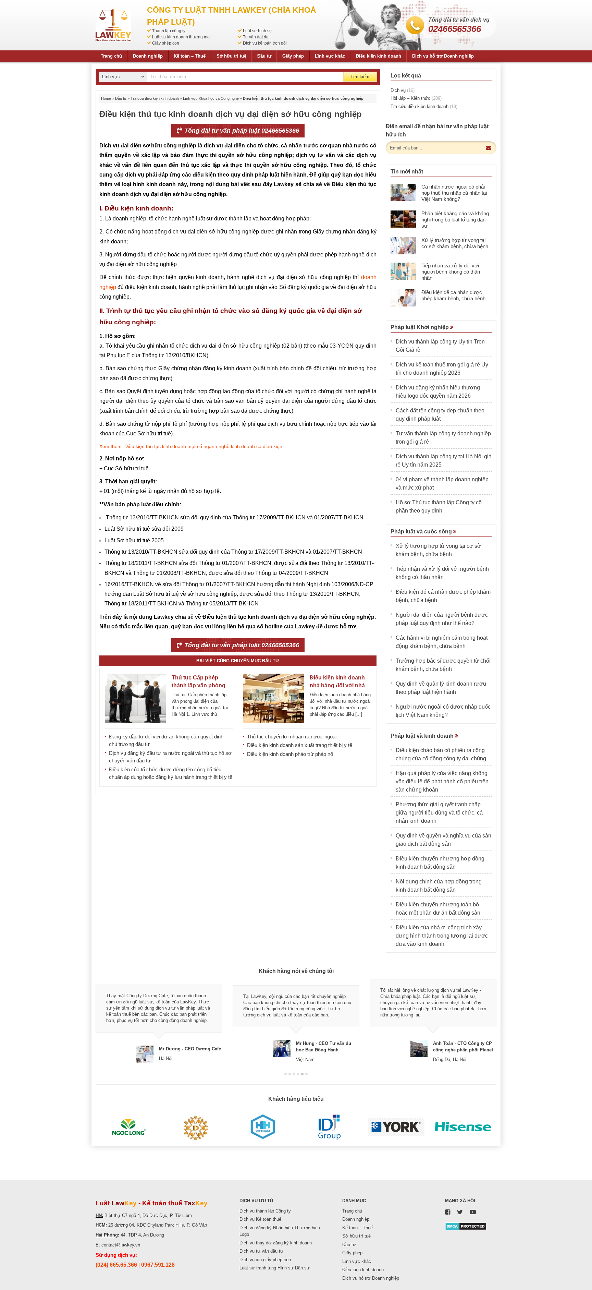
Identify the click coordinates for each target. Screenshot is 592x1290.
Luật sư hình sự (257, 30)
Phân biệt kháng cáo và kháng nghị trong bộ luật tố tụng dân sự (455, 219)
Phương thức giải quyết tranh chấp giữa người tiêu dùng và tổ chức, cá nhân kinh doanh (439, 812)
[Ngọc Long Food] (129, 1127)
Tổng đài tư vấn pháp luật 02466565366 (241, 130)
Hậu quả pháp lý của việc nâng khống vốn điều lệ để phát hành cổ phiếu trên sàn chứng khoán (442, 781)
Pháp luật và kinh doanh (423, 736)
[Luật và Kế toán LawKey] (113, 25)
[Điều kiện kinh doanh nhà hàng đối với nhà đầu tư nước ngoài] (273, 698)
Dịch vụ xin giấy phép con (265, 1259)
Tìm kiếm (359, 76)
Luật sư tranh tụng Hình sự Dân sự (274, 1267)
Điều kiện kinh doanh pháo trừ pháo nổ (290, 754)
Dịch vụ (403, 90)
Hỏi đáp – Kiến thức (416, 98)
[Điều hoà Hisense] (463, 1127)
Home (106, 98)
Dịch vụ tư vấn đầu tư (261, 1251)
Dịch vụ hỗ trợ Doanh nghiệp (443, 56)
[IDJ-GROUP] (329, 1127)
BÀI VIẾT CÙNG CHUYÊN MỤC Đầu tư (237, 660)
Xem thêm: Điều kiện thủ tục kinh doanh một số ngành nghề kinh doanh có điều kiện (190, 446)
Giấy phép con (165, 43)
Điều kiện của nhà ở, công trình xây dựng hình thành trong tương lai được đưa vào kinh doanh (442, 936)
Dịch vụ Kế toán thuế (260, 1219)
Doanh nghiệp (148, 56)
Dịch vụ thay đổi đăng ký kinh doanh (275, 1242)
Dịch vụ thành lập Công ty (265, 1211)
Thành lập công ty (168, 30)
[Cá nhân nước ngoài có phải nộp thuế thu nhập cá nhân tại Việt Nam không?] (403, 192)
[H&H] (262, 1127)
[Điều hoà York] (396, 1127)
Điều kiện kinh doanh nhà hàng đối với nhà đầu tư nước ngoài (337, 685)
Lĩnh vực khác (330, 56)
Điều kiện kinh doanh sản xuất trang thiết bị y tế (299, 745)
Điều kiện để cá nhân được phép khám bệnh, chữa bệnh (453, 295)
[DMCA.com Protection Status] (465, 1225)
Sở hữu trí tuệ (231, 56)
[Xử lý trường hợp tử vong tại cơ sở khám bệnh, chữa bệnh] (403, 245)
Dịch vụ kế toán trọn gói (265, 43)
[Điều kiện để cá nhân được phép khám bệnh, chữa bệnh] (403, 297)
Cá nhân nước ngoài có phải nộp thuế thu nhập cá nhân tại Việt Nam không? (454, 193)
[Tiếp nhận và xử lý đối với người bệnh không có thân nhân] (403, 271)
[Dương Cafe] (196, 1127)
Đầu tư (264, 56)
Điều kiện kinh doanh (378, 56)
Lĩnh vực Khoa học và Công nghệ (211, 98)
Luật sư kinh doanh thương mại (181, 37)
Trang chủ (111, 56)
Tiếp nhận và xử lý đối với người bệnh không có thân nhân (450, 272)
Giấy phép (293, 56)
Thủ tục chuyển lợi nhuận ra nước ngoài (291, 736)
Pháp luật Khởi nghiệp (420, 327)
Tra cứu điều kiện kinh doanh (155, 98)
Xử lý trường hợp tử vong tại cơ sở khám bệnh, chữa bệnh (454, 243)
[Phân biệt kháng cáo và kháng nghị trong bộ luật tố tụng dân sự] (403, 219)
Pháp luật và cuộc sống (422, 531)
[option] (159, 1021)
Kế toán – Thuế (190, 56)
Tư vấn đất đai (256, 37)
